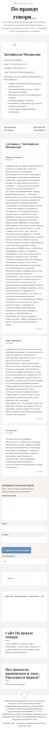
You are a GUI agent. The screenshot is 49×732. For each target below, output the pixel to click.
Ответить (39, 329)
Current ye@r (9, 556)
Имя (5, 523)
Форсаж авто (21, 596)
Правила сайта (8, 723)
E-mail (5, 534)
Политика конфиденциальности (31, 723)
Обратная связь (24, 726)
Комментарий (9, 495)
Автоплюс (34, 596)
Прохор (9, 596)
